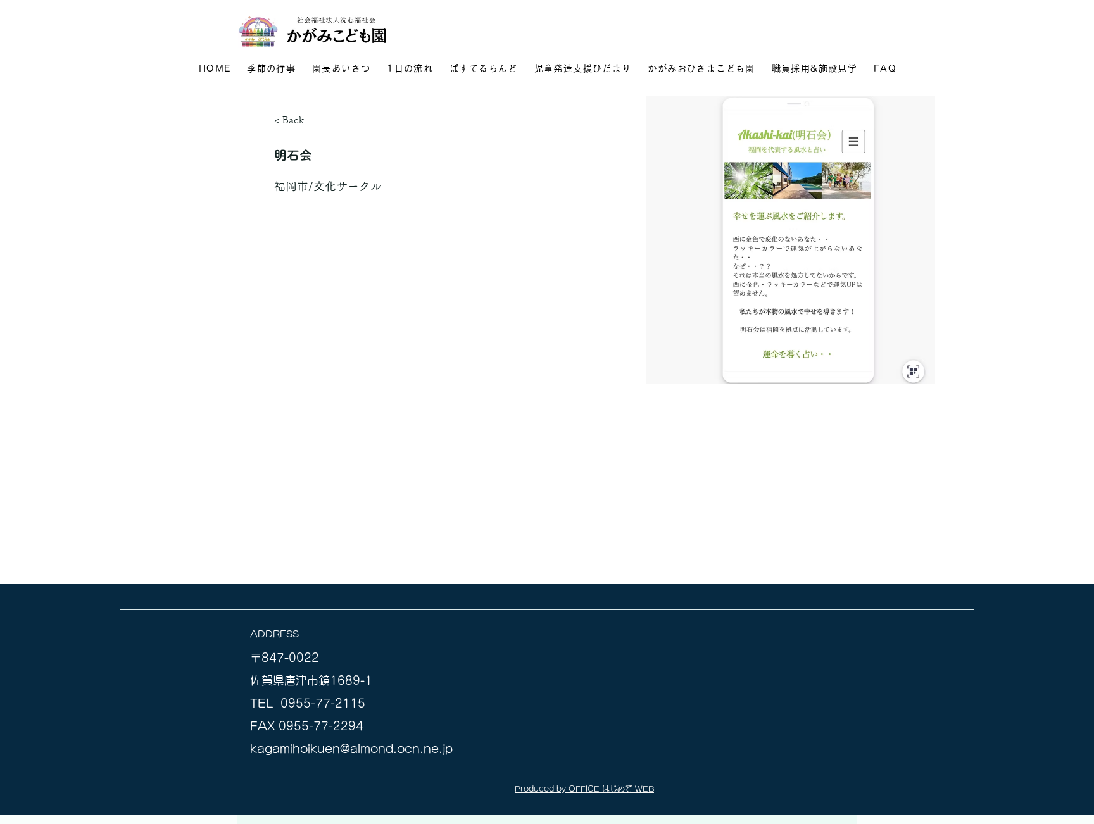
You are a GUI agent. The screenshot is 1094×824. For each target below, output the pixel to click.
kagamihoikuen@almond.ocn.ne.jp (351, 748)
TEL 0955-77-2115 (307, 703)
